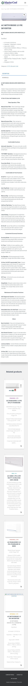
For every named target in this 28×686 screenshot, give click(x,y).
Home (2, 9)
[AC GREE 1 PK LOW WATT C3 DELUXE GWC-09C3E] (14, 462)
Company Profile (10, 674)
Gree (13, 473)
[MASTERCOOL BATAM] (10, 3)
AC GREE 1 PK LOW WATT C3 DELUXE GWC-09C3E (14, 478)
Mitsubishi (13, 66)
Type (5, 9)
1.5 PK (17, 398)
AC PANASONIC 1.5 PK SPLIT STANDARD (14, 402)
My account (14, 678)
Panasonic (12, 398)
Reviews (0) (5, 77)
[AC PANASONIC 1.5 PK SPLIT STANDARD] (14, 387)
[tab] (14, 73)
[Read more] (21, 446)
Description (5, 73)
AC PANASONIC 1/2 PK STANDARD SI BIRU (14, 544)
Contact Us (19, 674)
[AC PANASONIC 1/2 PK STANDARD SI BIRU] (14, 528)
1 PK (15, 473)
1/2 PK (16, 539)
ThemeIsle (19, 682)
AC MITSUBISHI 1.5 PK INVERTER (14, 617)
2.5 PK (8, 66)
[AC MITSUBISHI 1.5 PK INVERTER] (14, 602)
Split (8, 9)
